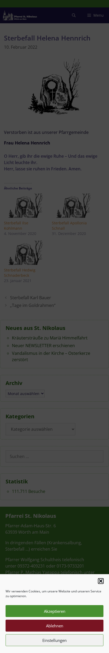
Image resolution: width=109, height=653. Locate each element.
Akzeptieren (54, 611)
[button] (100, 581)
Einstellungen (54, 640)
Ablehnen (54, 625)
